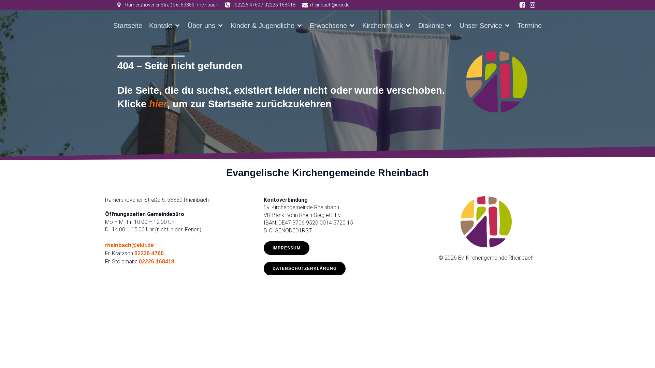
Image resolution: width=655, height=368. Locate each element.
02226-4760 (149, 253)
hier (158, 103)
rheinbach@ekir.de (129, 245)
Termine (530, 25)
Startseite (127, 25)
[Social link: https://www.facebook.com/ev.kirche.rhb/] (522, 5)
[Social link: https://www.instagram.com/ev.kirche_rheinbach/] (532, 5)
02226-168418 (156, 261)
